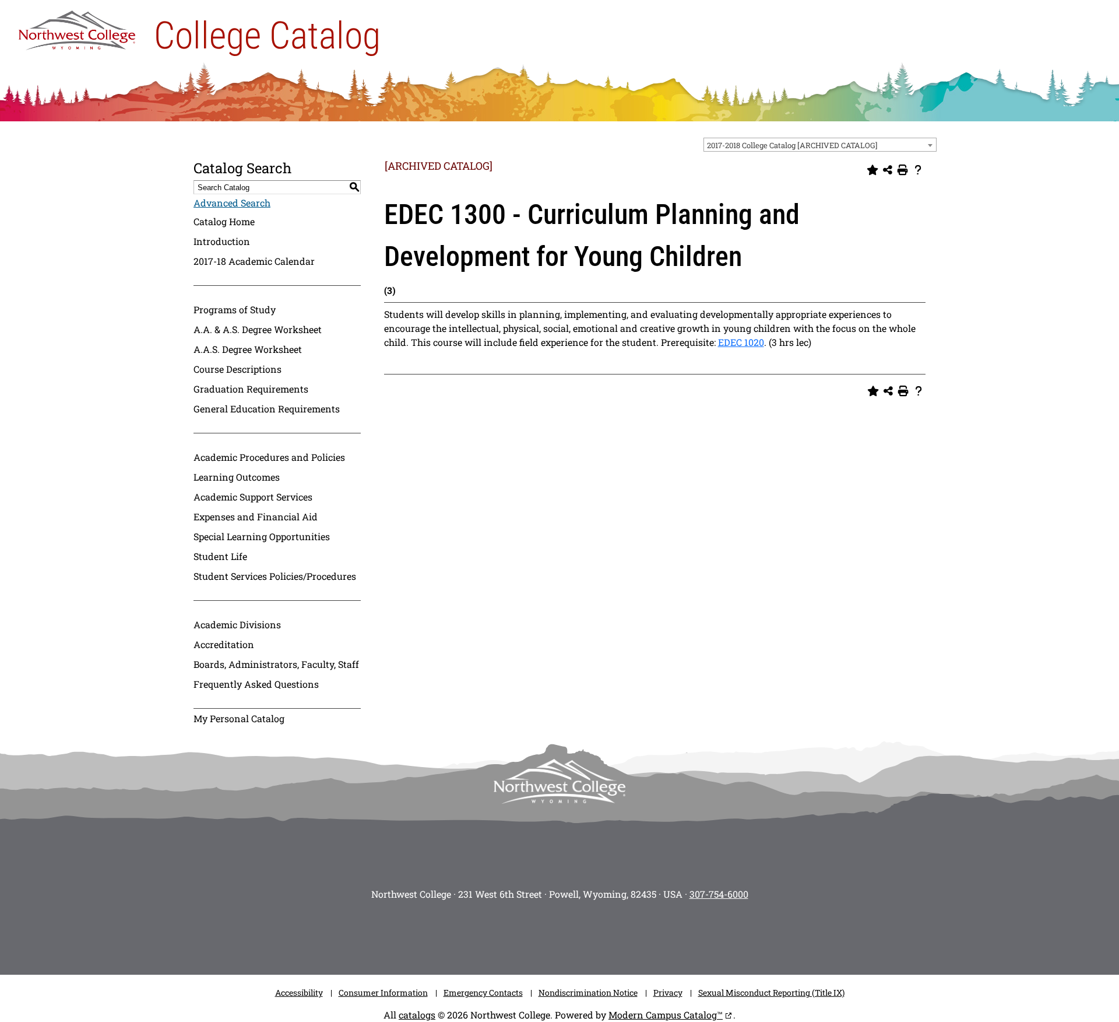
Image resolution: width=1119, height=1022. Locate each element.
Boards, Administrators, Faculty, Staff (276, 664)
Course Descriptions (237, 369)
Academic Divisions (237, 624)
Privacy (667, 992)
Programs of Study (234, 309)
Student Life (220, 556)
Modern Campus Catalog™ (665, 1015)
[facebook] (507, 934)
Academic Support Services (252, 497)
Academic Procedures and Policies (269, 457)
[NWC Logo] (77, 27)
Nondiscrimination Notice (588, 992)
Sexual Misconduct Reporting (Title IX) (771, 992)
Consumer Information (383, 992)
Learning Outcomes (236, 477)
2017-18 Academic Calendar (254, 261)
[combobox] (820, 145)
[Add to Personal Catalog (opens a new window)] (872, 170)
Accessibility (299, 992)
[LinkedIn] (647, 934)
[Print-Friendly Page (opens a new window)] (902, 170)
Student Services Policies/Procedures (274, 576)
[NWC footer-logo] (559, 781)
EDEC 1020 (741, 342)
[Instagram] (472, 934)
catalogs (417, 1015)
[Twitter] (542, 934)
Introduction (221, 241)
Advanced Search (231, 203)
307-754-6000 (718, 894)
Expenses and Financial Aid (255, 516)
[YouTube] (577, 934)
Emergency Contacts (483, 992)
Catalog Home (224, 221)
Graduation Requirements (250, 389)
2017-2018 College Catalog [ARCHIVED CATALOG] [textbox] (792, 145)
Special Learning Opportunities (261, 536)
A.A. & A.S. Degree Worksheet (257, 329)
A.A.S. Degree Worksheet (247, 349)
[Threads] (612, 934)
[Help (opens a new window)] (918, 170)
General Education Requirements (266, 408)
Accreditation (223, 644)
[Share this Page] (887, 170)
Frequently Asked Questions (256, 684)
